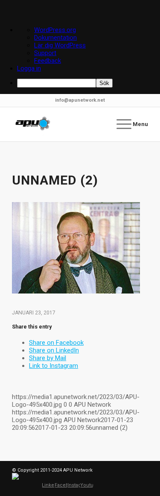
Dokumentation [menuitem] (55, 37)
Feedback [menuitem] (47, 61)
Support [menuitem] (45, 53)
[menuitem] (88, 83)
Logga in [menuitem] (29, 68)
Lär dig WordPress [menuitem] (60, 45)
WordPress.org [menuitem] (55, 30)
